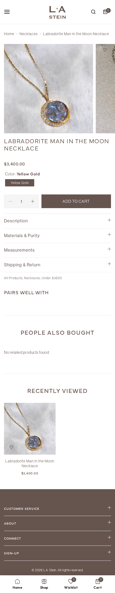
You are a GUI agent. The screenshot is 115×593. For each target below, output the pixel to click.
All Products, (14, 278)
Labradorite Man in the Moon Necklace (29, 463)
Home (9, 33)
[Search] (93, 12)
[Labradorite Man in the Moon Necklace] (30, 429)
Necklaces (29, 33)
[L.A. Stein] (57, 12)
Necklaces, (33, 278)
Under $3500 (52, 278)
